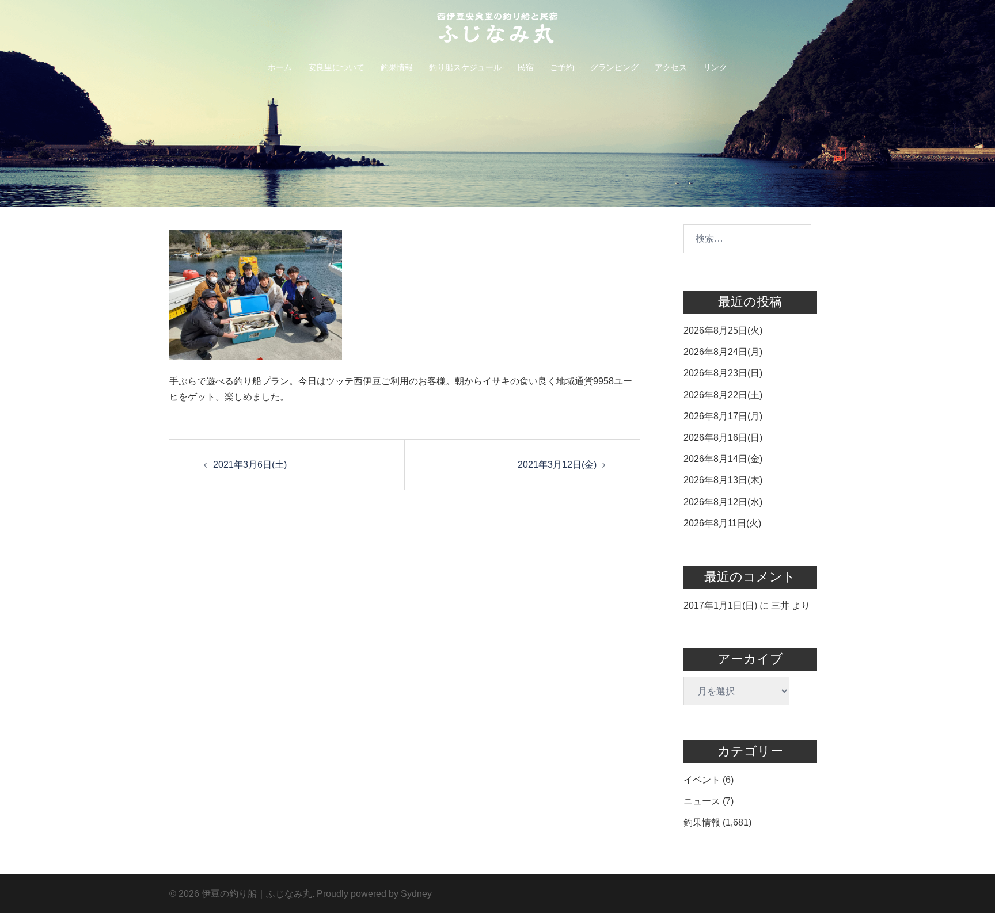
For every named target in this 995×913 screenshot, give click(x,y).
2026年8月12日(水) (722, 502)
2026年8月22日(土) (722, 395)
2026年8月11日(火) (722, 523)
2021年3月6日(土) (250, 464)
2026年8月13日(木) (722, 480)
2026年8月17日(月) (722, 416)
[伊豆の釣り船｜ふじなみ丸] (497, 31)
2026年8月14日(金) (722, 459)
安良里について (336, 67)
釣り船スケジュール (465, 67)
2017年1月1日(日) (720, 605)
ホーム (280, 67)
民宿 (526, 67)
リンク (715, 67)
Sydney (416, 894)
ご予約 (562, 67)
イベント (701, 780)
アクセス (671, 67)
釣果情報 (397, 67)
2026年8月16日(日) (722, 437)
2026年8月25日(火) (722, 330)
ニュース (701, 801)
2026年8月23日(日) (722, 373)
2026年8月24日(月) (722, 352)
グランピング (614, 67)
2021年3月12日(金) (557, 464)
